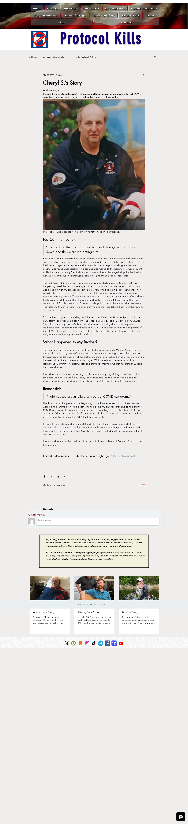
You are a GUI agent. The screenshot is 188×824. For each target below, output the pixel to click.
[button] (155, 57)
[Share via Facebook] (44, 476)
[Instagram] (87, 643)
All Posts (33, 57)
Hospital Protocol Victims (84, 57)
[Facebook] (107, 643)
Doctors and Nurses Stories (55, 57)
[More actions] (143, 75)
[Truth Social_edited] (114, 643)
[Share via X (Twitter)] (51, 476)
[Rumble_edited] (73, 643)
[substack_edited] (80, 643)
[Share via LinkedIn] (58, 476)
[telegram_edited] (100, 643)
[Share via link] (64, 476)
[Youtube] (121, 643)
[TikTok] (94, 643)
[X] (67, 643)
